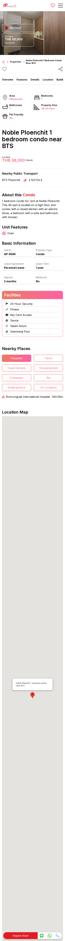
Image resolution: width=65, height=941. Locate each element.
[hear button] (4, 69)
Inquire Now (20, 935)
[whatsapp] (50, 935)
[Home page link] (3, 61)
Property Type (44, 250)
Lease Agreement (14, 263)
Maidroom (41, 277)
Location (48, 79)
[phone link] (58, 935)
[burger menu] (60, 5)
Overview (7, 79)
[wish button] (52, 5)
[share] (60, 69)
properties (15, 61)
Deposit (8, 277)
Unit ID (7, 250)
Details (35, 79)
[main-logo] (9, 5)
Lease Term (42, 263)
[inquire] (42, 935)
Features (21, 79)
